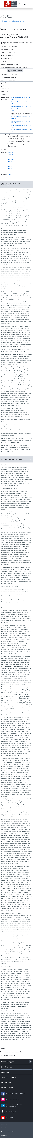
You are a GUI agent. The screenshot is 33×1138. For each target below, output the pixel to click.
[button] (16, 184)
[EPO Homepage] (10, 4)
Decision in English (16, 70)
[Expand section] (30, 1061)
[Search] (19, 4)
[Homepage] (0, 28)
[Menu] (25, 4)
